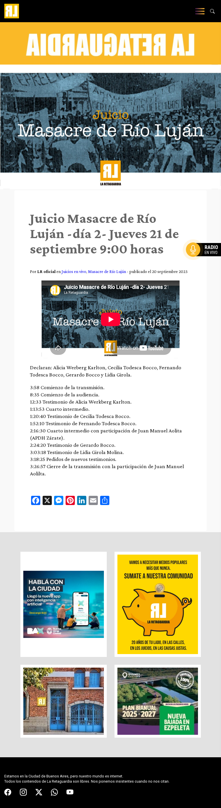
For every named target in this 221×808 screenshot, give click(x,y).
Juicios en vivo (74, 271)
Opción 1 (205, 259)
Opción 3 (205, 263)
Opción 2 (205, 261)
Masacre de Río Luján (107, 271)
